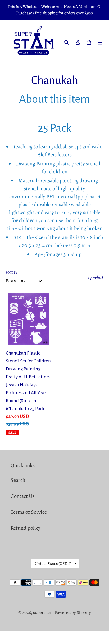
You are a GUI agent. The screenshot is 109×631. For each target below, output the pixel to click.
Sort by (11, 272)
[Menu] (100, 41)
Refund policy (25, 527)
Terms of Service (29, 512)
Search (18, 480)
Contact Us (23, 496)
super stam (43, 613)
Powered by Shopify (73, 613)
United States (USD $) (53, 564)
